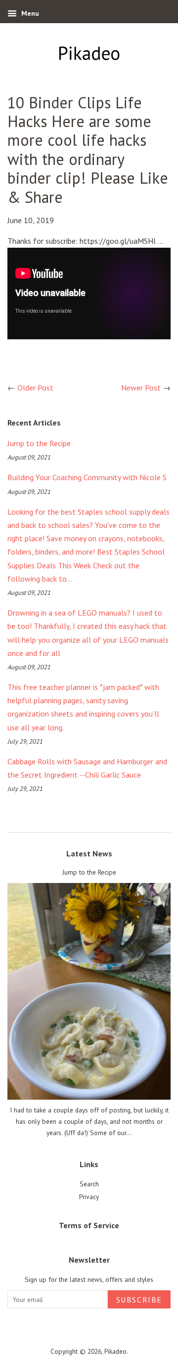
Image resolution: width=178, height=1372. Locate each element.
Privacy (89, 1196)
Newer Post (141, 387)
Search (89, 1183)
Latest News (89, 853)
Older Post (35, 387)
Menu (29, 13)
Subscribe (139, 1300)
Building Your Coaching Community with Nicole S (87, 477)
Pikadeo (115, 1351)
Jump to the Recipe (39, 443)
